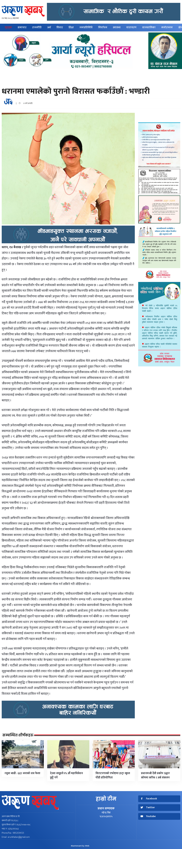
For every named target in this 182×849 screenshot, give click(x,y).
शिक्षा (71, 27)
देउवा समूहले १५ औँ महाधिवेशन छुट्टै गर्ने (66, 775)
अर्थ (49, 27)
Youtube (151, 816)
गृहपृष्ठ (8, 27)
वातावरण (131, 27)
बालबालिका (149, 27)
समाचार (22, 27)
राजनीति (37, 27)
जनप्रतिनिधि (85, 27)
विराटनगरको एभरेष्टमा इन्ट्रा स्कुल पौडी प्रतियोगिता (113, 775)
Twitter (150, 807)
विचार (59, 27)
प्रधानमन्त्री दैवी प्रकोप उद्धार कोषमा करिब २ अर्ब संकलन (155, 775)
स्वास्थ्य (117, 27)
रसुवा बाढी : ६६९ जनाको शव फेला (22, 773)
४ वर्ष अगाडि (27, 103)
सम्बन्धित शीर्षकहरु (17, 735)
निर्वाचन (102, 27)
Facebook (151, 799)
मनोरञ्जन (167, 27)
